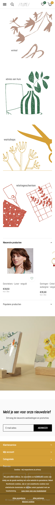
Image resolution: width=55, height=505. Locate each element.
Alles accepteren (19, 498)
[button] (4, 4)
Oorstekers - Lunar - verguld (15, 283)
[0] (50, 4)
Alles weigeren (38, 498)
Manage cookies (28, 501)
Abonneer (43, 427)
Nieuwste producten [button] (12, 242)
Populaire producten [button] (12, 304)
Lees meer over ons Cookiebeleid (33, 491)
